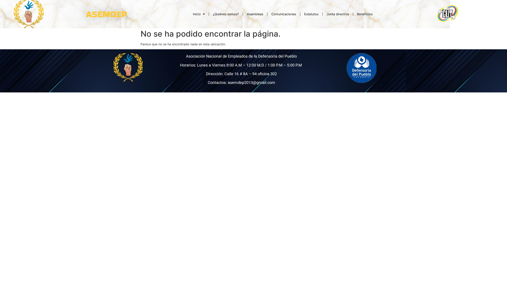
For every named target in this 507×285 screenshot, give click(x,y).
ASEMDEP (106, 14)
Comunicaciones (283, 14)
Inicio (197, 14)
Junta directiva (338, 14)
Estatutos (311, 14)
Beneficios (365, 14)
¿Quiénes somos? (226, 14)
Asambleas (255, 14)
